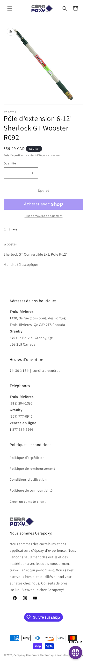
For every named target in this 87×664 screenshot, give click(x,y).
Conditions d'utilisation (28, 479)
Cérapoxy (19, 655)
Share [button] (12, 229)
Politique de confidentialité (31, 490)
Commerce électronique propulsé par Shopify (54, 655)
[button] (9, 8)
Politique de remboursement (32, 468)
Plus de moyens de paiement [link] (44, 216)
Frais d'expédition (14, 155)
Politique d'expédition (27, 457)
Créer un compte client (28, 501)
